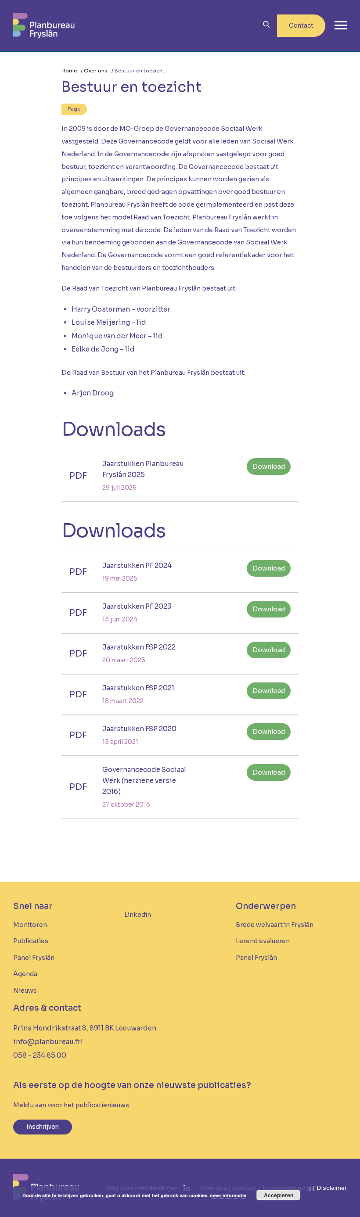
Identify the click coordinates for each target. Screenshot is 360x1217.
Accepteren (278, 1195)
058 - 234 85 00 (39, 1055)
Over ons (96, 71)
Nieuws (25, 990)
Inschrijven (42, 1127)
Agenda (25, 974)
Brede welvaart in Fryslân (274, 925)
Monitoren (30, 925)
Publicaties (30, 941)
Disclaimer (332, 1188)
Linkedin (137, 915)
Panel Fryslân (33, 958)
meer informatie (228, 1195)
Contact (301, 25)
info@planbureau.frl (48, 1042)
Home (69, 71)
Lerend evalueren (263, 941)
